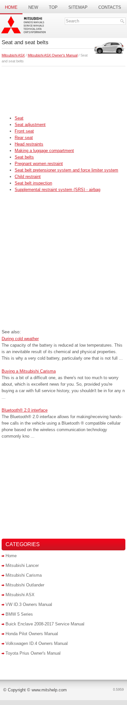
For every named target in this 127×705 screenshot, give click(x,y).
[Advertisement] (63, 89)
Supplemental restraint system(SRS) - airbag (57, 189)
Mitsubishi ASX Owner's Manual (53, 55)
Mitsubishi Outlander (25, 585)
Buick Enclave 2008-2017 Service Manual (45, 624)
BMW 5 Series (19, 614)
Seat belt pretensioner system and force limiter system (66, 170)
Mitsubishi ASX (13, 55)
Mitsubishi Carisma (24, 575)
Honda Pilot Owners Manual (32, 633)
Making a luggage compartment (44, 150)
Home (11, 7)
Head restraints (29, 144)
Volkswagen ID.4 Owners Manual (37, 643)
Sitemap (78, 7)
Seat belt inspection (33, 183)
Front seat (24, 131)
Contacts (109, 7)
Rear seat (24, 137)
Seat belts (24, 157)
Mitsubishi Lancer (22, 565)
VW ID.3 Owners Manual (29, 604)
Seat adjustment (30, 124)
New (33, 7)
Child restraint (28, 176)
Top (53, 7)
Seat (19, 118)
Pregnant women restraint (39, 163)
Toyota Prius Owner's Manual (33, 653)
